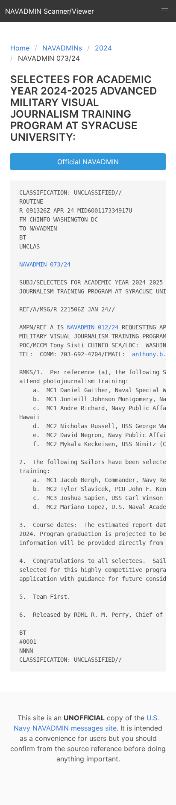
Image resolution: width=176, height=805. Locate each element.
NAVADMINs (62, 48)
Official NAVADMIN (88, 161)
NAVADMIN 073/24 (44, 264)
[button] (165, 11)
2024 (103, 48)
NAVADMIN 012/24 (92, 327)
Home (19, 48)
